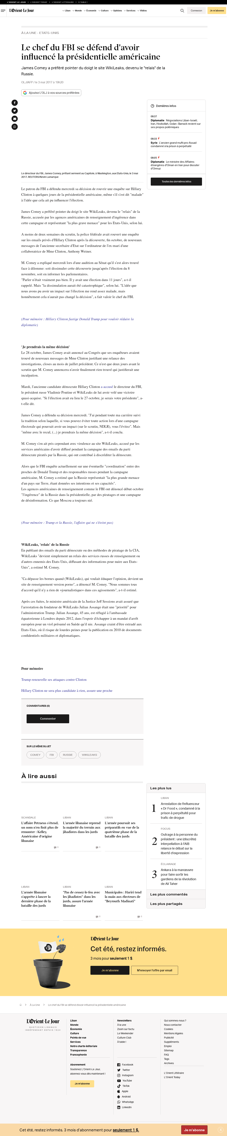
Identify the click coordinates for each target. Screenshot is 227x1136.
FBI (52, 754)
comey (35, 754)
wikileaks (89, 754)
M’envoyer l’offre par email (154, 970)
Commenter (48, 718)
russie (68, 754)
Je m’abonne (110, 970)
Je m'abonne (194, 1130)
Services (75, 1041)
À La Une (28, 33)
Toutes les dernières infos (176, 181)
